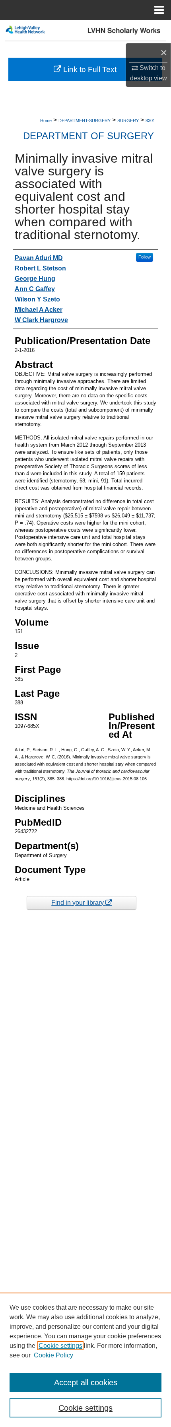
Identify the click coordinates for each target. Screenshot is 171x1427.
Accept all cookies (85, 1382)
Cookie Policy (53, 1355)
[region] (85, 1360)
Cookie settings (60, 1345)
